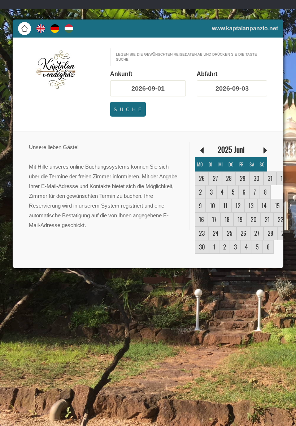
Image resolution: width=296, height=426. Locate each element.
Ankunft (121, 74)
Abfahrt (207, 74)
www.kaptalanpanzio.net (245, 28)
